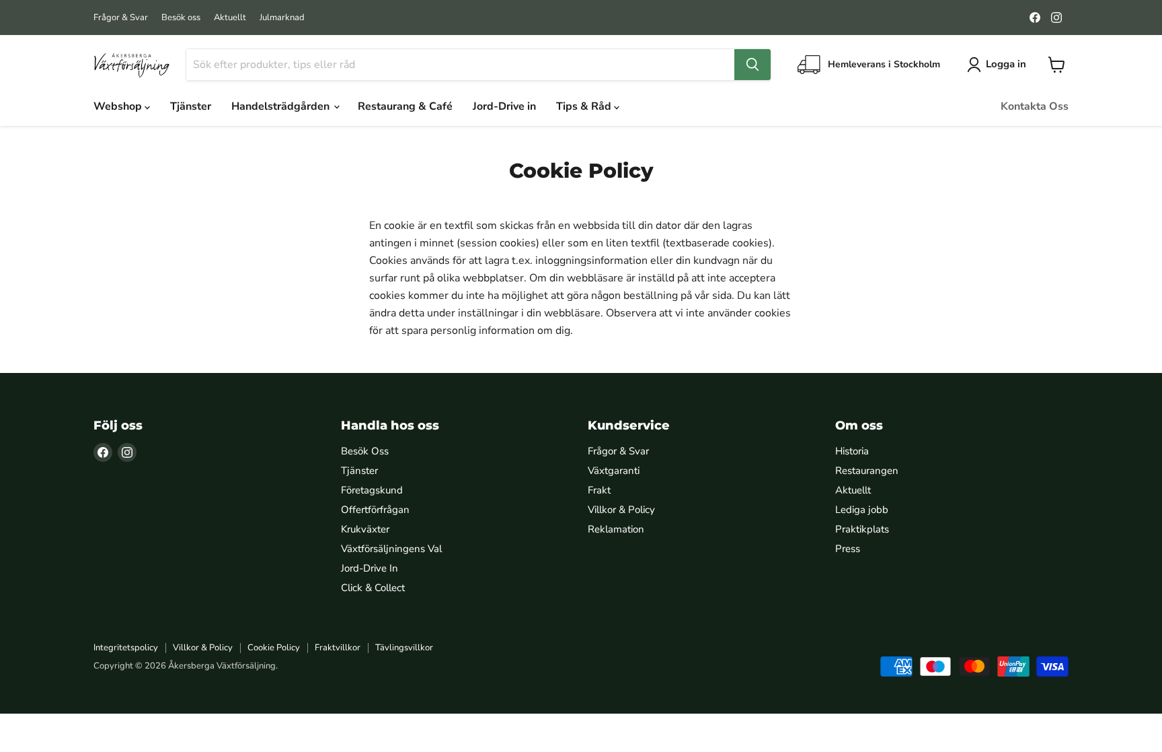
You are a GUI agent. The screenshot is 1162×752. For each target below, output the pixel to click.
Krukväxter (365, 529)
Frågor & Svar (120, 18)
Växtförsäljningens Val (391, 548)
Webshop (119, 106)
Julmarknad (282, 18)
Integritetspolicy (125, 648)
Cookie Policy (273, 648)
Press (847, 548)
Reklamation (616, 529)
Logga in (1006, 64)
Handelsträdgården (281, 106)
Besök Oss (365, 451)
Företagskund (372, 490)
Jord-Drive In (369, 568)
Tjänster (190, 106)
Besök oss (180, 18)
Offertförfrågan (375, 509)
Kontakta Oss (1035, 106)
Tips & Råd (585, 106)
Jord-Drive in (504, 106)
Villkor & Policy (621, 509)
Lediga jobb (861, 509)
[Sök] (752, 64)
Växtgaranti (614, 470)
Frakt (599, 490)
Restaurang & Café (405, 106)
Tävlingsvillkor (404, 648)
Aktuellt (230, 18)
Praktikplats (862, 529)
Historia (852, 451)
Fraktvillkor (337, 648)
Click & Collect (373, 587)
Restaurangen (866, 470)
